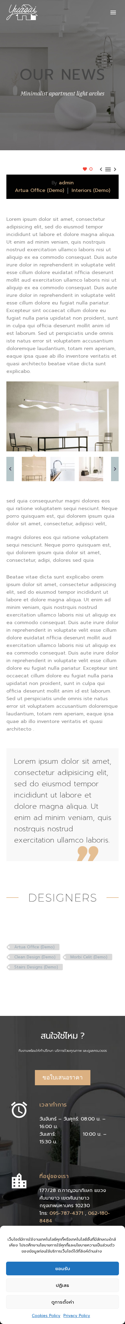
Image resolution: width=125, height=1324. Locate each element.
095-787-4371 (67, 1213)
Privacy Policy (76, 1316)
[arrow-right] (115, 469)
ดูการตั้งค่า (62, 1302)
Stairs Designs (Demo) (36, 967)
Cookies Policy (46, 1316)
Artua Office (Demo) (39, 190)
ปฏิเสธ (62, 1285)
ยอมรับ (62, 1268)
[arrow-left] (10, 469)
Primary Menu (113, 12)
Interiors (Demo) (91, 190)
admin (66, 182)
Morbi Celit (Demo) (88, 957)
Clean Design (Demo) (35, 957)
